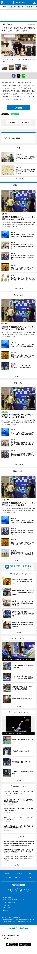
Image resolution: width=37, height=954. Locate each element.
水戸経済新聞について (9, 897)
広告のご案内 (6, 908)
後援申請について (7, 910)
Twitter (16, 890)
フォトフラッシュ (6, 24)
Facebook (10, 890)
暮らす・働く (30, 7)
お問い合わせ (6, 905)
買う (23, 7)
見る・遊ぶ (17, 7)
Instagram (21, 890)
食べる (10, 7)
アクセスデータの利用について (11, 902)
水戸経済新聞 (18, 2)
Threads (26, 890)
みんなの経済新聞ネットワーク (18, 928)
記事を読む (18, 108)
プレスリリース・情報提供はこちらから (13, 899)
